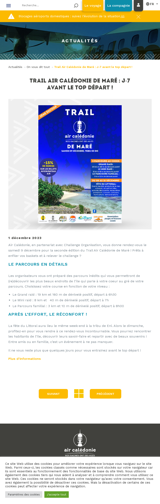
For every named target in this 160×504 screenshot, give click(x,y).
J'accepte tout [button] (56, 494)
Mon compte (139, 9)
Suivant (53, 393)
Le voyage (92, 6)
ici (122, 16)
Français (150, 4)
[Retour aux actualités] (79, 393)
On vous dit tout (38, 67)
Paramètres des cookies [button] (24, 494)
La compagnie (118, 6)
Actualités (15, 67)
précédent (105, 393)
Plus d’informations (24, 359)
